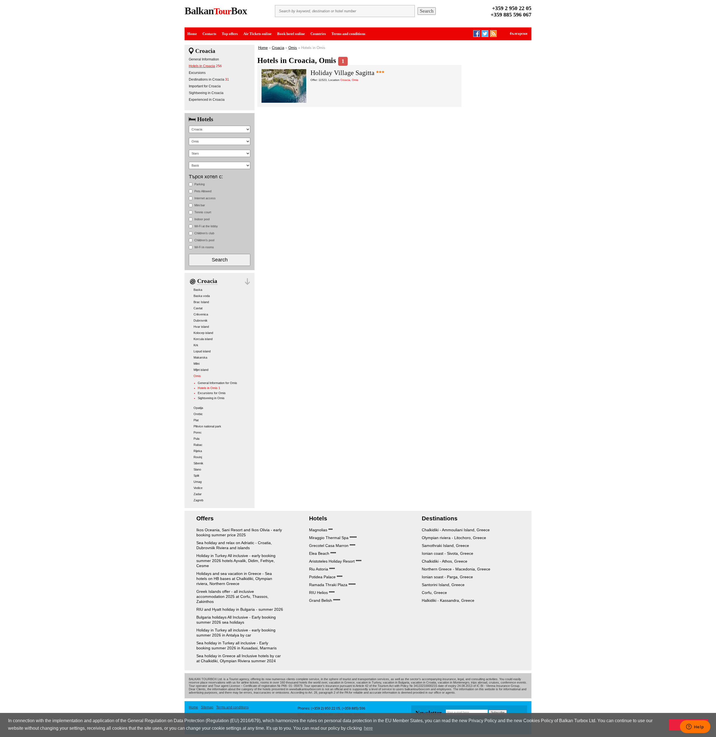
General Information (204, 59)
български (518, 33)
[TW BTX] (485, 32)
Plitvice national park (207, 426)
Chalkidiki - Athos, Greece (444, 561)
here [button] (368, 728)
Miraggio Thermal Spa (333, 537)
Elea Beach (322, 553)
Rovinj (198, 457)
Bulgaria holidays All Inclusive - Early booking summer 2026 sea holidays (236, 619)
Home (192, 34)
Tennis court (202, 212)
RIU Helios (322, 592)
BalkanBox (216, 11)
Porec (198, 432)
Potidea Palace (325, 577)
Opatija (198, 408)
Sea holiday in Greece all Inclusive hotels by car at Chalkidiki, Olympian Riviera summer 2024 (238, 658)
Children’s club (204, 233)
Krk (196, 345)
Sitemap (207, 707)
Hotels (205, 119)
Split (196, 475)
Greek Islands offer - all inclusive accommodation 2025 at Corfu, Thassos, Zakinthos (232, 596)
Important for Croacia (205, 86)
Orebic (198, 414)
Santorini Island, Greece (443, 584)
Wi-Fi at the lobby (206, 226)
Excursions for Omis (212, 393)
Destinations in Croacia (206, 79)
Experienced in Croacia (207, 100)
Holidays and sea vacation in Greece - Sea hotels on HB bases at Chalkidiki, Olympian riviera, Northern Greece (234, 578)
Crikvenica (201, 314)
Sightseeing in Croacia (206, 93)
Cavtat (198, 308)
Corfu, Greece (434, 592)
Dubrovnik (201, 320)
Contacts (209, 34)
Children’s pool (204, 240)
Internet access (205, 198)
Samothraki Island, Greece (445, 545)
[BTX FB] (476, 32)
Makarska (200, 357)
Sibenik (198, 463)
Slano (197, 469)
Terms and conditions (348, 34)
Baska (198, 289)
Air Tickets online (257, 34)
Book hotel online (291, 34)
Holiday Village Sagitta (342, 72)
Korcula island (203, 339)
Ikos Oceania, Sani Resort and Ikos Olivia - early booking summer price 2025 (239, 532)
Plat (196, 420)
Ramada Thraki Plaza (332, 584)
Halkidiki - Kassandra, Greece (448, 600)
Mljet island (201, 369)
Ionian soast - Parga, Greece (447, 577)
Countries (318, 34)
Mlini (196, 363)
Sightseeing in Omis (211, 398)
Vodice (198, 488)
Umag (198, 481)
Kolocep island (203, 332)
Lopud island (202, 351)
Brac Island (201, 302)
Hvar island (201, 326)
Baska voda (202, 296)
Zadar (198, 494)
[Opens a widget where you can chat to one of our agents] (695, 727)
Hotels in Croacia (202, 66)
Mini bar (199, 205)
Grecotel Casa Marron (332, 545)
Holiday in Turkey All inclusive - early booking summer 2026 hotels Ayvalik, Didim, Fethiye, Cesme (235, 560)
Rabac (198, 444)
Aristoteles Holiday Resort (335, 561)
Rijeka (198, 451)
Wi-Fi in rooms (204, 247)
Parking (199, 184)
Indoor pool (201, 219)
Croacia (205, 51)
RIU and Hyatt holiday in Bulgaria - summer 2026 (239, 609)
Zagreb (198, 500)
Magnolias (321, 530)
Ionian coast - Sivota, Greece (447, 553)
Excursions (197, 73)
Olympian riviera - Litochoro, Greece (454, 537)
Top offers (230, 34)
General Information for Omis (217, 383)
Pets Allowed (202, 191)
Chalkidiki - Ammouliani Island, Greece (456, 530)
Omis (197, 376)
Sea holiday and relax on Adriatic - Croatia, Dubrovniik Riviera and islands (234, 545)
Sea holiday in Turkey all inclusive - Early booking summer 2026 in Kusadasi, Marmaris (236, 645)
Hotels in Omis (208, 388)
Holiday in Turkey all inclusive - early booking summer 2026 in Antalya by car (235, 632)
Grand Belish (324, 600)
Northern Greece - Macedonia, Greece (456, 569)
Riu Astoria (322, 569)
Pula (196, 438)
